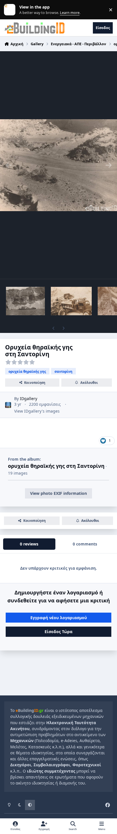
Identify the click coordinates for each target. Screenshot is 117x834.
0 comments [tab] (85, 544)
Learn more (11, 10)
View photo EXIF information (58, 493)
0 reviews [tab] (29, 544)
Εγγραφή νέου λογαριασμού (58, 617)
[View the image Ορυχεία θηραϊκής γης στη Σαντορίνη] (25, 301)
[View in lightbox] (58, 165)
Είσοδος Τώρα (58, 631)
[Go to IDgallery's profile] (8, 405)
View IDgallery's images (37, 411)
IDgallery (28, 398)
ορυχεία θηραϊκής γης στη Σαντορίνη (56, 465)
